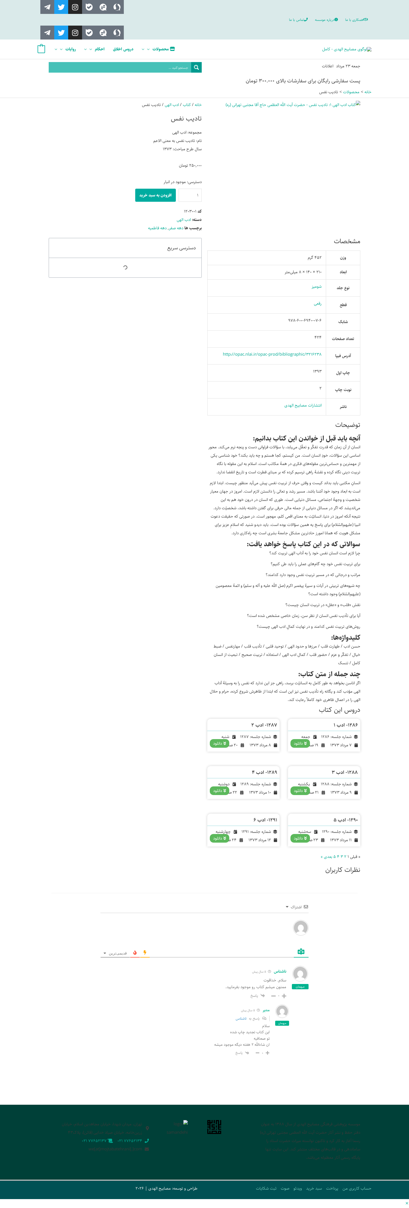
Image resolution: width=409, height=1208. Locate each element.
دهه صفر (176, 228)
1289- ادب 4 (264, 772)
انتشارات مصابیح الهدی (303, 405)
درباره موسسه (324, 20)
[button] (407, 1203)
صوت (285, 1188)
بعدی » (326, 856)
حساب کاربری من (357, 1188)
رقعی (318, 303)
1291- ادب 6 (265, 820)
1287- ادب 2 (264, 725)
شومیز (317, 286)
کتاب (187, 105)
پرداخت (332, 1188)
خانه (198, 105)
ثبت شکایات (266, 1188)
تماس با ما (296, 20)
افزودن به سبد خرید (155, 195)
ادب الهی (172, 105)
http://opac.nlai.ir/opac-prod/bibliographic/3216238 (272, 354)
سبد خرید (314, 1188)
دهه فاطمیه (157, 228)
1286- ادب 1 (346, 725)
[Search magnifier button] (196, 67)
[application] (149, 49)
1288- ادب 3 (345, 772)
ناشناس (241, 1018)
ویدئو (298, 1188)
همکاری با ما (354, 20)
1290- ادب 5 (346, 820)
